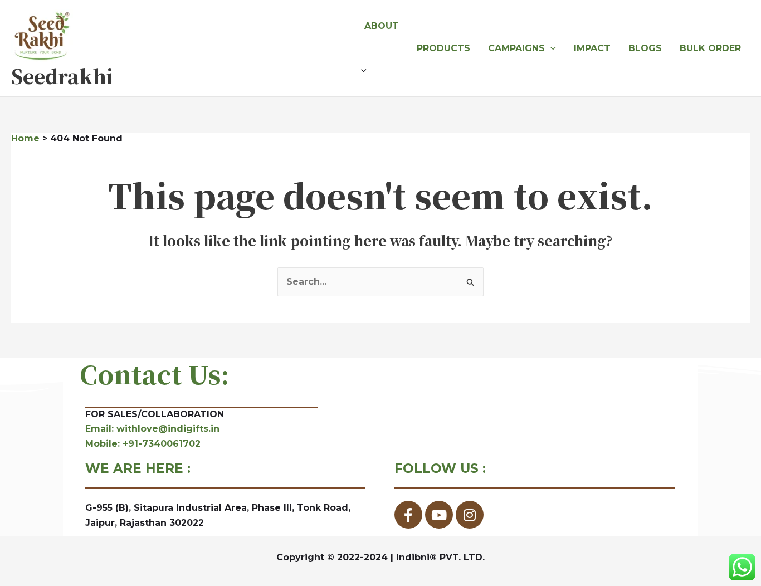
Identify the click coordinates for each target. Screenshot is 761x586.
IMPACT (592, 48)
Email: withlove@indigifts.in (152, 428)
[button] (381, 70)
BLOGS (645, 48)
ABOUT (381, 26)
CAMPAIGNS (516, 48)
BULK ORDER (710, 48)
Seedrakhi (62, 76)
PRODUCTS (443, 48)
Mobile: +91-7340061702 (143, 443)
